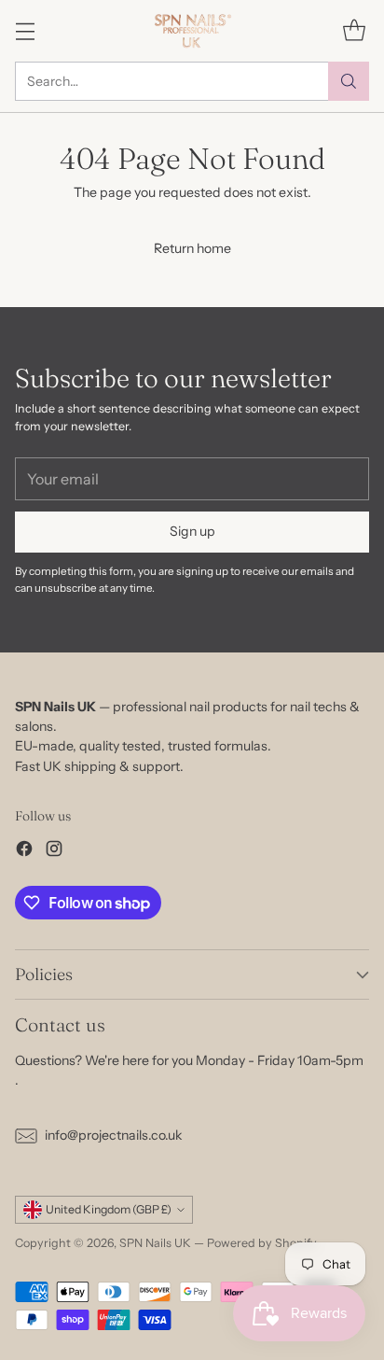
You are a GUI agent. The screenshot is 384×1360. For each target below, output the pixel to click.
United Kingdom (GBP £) (108, 1209)
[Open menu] (25, 30)
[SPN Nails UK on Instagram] (54, 851)
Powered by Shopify (262, 1243)
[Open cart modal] (354, 30)
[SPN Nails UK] (192, 31)
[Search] (348, 81)
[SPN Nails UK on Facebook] (24, 851)
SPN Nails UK (155, 1243)
